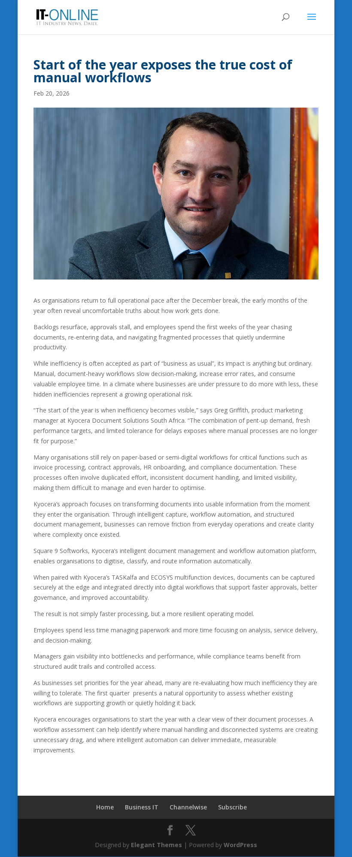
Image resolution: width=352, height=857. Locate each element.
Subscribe (232, 807)
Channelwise (188, 807)
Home (105, 807)
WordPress (240, 845)
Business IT (141, 807)
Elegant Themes (156, 845)
